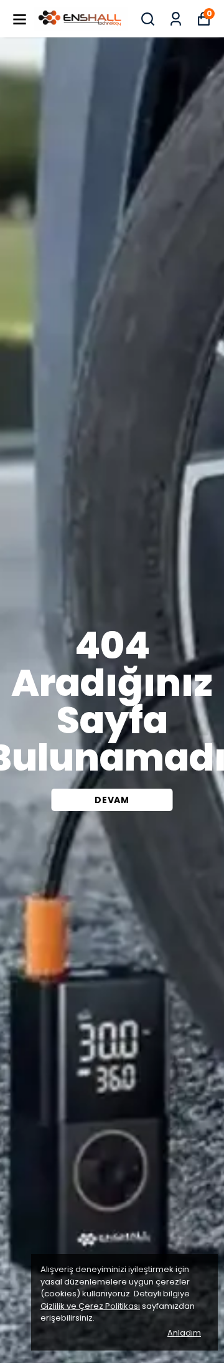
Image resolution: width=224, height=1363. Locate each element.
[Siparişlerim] (176, 19)
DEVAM (112, 800)
